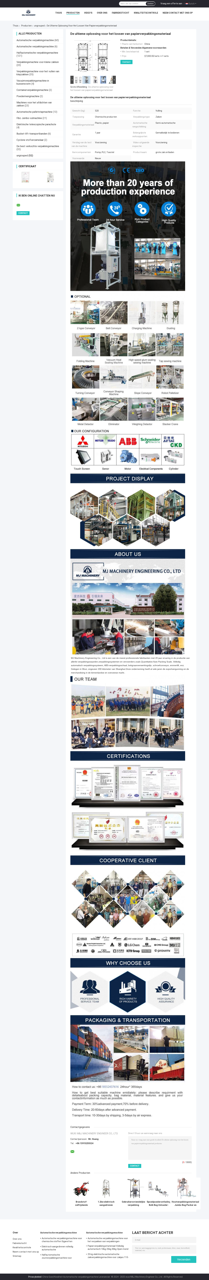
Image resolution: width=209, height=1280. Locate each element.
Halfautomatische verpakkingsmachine (37, 52)
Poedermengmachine (28, 96)
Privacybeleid (34, 1277)
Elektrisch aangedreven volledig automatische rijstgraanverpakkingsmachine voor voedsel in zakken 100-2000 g (59, 1248)
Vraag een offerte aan (171, 3)
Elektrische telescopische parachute (36, 124)
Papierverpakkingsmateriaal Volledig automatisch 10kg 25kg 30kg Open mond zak (108, 1248)
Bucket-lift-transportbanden (32, 133)
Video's (88, 13)
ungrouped (39, 25)
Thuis (58, 13)
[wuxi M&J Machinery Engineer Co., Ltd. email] (20, 205)
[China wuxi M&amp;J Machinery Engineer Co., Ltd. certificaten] (25, 177)
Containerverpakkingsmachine (32, 90)
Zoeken (150, 4)
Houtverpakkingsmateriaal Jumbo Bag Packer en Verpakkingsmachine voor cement (185, 1203)
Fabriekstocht (120, 13)
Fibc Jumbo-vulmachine (29, 118)
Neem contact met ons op (178, 13)
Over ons (102, 13)
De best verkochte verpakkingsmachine (38, 146)
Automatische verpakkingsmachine (35, 40)
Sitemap (17, 1256)
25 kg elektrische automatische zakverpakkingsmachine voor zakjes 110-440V (108, 1256)
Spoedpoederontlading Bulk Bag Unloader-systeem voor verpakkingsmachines (159, 1203)
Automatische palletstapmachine (34, 111)
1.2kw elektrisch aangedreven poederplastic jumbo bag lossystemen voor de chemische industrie (106, 1203)
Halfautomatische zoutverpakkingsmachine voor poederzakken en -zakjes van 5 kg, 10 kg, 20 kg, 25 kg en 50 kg (62, 1257)
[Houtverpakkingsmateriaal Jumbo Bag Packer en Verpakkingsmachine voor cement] (185, 1188)
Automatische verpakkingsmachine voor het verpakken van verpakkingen (108, 1240)
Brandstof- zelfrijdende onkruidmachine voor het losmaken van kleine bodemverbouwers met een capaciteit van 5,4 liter (81, 1203)
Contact (126, 62)
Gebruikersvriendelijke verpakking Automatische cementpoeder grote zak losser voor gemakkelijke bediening (133, 1203)
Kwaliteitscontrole (146, 13)
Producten (73, 13)
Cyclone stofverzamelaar (30, 140)
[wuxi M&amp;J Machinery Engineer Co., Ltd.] (29, 13)
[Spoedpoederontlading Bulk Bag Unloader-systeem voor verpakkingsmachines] (159, 1188)
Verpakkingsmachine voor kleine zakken (38, 62)
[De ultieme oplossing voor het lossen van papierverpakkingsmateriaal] (91, 57)
